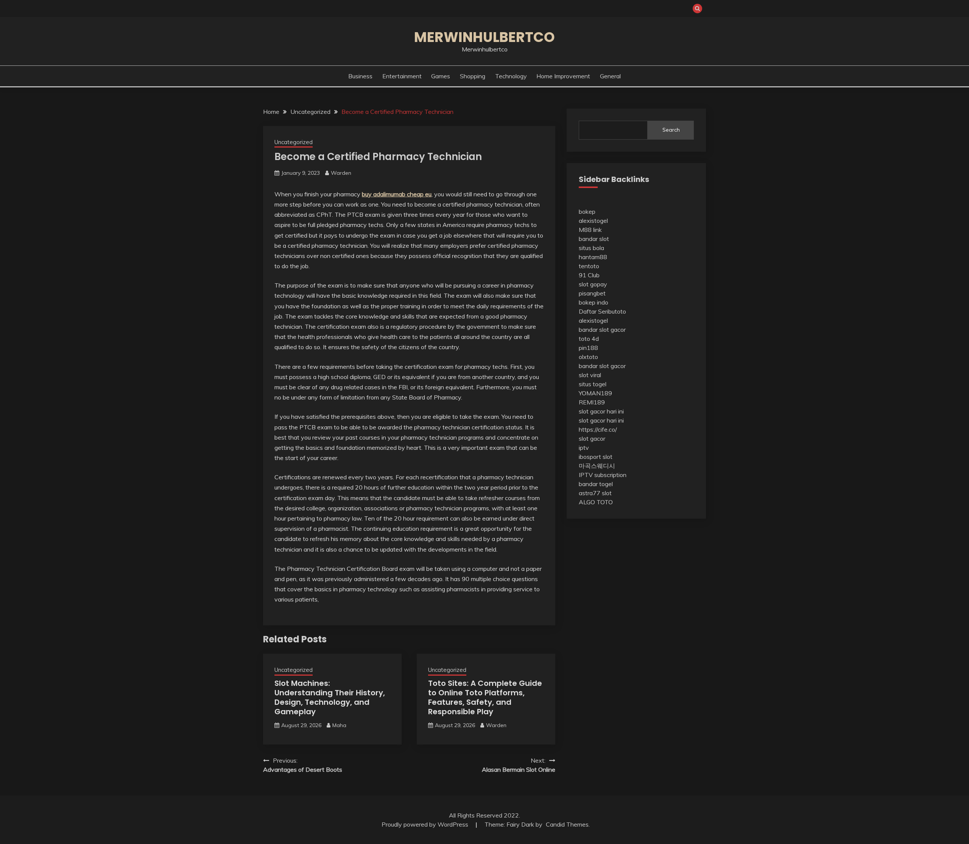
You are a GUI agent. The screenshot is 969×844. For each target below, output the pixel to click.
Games (440, 76)
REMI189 (592, 402)
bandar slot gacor (602, 329)
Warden (341, 172)
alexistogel (593, 220)
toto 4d (589, 338)
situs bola (591, 248)
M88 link (590, 229)
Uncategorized (293, 142)
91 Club (589, 275)
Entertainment (402, 76)
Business (360, 76)
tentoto (589, 266)
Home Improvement (563, 76)
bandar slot (594, 238)
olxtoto (588, 357)
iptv (584, 447)
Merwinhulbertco (484, 37)
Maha (339, 725)
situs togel (592, 384)
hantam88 (593, 257)
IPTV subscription (602, 475)
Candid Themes (567, 824)
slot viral (590, 375)
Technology (511, 76)
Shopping (472, 76)
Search (671, 129)
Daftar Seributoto (602, 311)
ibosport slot (595, 456)
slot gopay (593, 284)
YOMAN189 (595, 393)
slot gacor (592, 438)
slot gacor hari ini (601, 411)
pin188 (588, 347)
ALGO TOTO (596, 502)
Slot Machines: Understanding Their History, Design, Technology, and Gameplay (329, 697)
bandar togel (596, 484)
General (610, 76)
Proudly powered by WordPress (426, 824)
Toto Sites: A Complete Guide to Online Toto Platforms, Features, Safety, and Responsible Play (485, 697)
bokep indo (593, 302)
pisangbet (592, 293)
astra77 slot (595, 493)
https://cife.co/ (598, 429)
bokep (587, 211)
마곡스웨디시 (597, 465)
